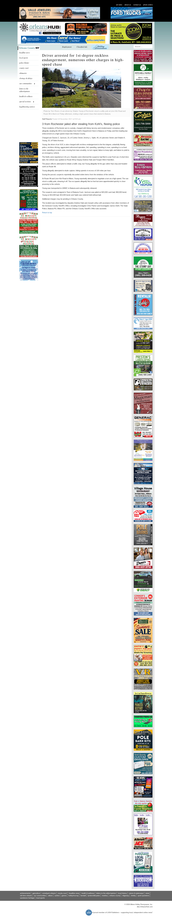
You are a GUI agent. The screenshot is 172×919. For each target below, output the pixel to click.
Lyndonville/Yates (94, 895)
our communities (40, 895)
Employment (66, 47)
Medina (104, 895)
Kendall (83, 895)
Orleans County (114, 895)
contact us (137, 5)
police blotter (24, 62)
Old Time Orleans (26, 895)
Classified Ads (82, 47)
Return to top (47, 213)
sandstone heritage (27, 898)
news (147, 893)
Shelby (133, 895)
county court (24, 68)
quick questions (143, 895)
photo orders (148, 5)
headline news (24, 52)
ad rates (119, 5)
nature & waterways (136, 893)
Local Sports (40, 898)
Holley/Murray (73, 895)
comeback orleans (49, 893)
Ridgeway (125, 895)
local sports (23, 57)
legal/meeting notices (27, 106)
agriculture (36, 893)
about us (127, 5)
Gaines (64, 895)
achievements (25, 893)
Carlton (57, 895)
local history (122, 893)
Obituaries (23, 73)
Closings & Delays (25, 78)
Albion (50, 895)
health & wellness (25, 96)
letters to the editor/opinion (24, 89)
